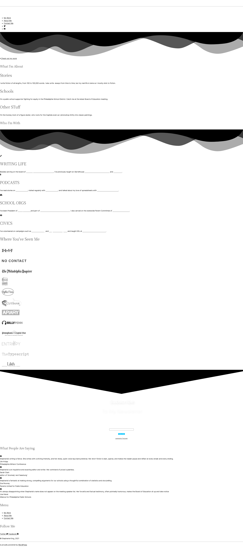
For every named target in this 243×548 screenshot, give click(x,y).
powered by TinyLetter (122, 438)
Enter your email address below (121, 425)
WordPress (22, 545)
